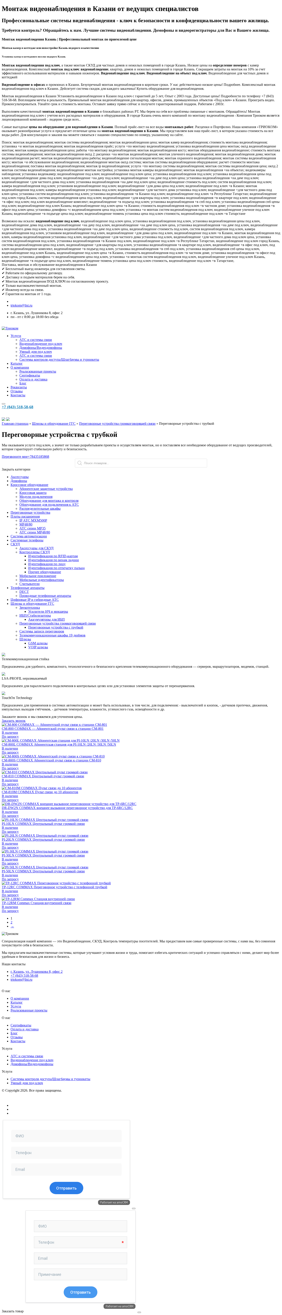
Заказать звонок (14, 721)
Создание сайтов (23, 1105)
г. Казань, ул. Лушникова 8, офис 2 (37, 971)
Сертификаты (29, 375)
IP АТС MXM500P (33, 520)
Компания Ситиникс (26, 1113)
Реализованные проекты (37, 371)
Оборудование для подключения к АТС (49, 504)
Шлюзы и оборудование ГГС (54, 423)
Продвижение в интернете (31, 1109)
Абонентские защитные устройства (46, 489)
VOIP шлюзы (38, 647)
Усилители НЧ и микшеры (48, 611)
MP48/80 (25, 524)
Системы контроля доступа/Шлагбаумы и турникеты (59, 359)
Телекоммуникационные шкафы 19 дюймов (52, 635)
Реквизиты (19, 387)
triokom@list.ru (21, 305)
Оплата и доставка (33, 379)
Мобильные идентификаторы (41, 580)
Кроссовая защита (32, 493)
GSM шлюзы (38, 643)
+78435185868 (38, 456)
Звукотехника (29, 607)
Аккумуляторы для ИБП (46, 619)
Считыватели (29, 584)
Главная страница (15, 423)
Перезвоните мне (15, 456)
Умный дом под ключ (35, 351)
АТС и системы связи (35, 340)
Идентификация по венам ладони (53, 560)
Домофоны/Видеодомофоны (40, 347)
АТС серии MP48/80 (34, 532)
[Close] (133, 1208)
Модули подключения (35, 496)
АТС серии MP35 (32, 528)
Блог (22, 383)
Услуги (16, 336)
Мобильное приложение (37, 576)
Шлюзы (25, 639)
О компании (20, 367)
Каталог (17, 363)
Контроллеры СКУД (34, 552)
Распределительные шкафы (40, 508)
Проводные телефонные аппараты (45, 596)
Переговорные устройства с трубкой (55, 627)
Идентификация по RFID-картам (53, 556)
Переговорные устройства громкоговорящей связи (117, 423)
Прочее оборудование (44, 572)
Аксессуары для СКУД (36, 548)
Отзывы (17, 391)
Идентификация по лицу (47, 564)
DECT (24, 592)
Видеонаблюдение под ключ (40, 344)
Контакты (18, 395)
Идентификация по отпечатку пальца (56, 568)
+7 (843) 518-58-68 (17, 407)
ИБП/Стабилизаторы (35, 615)
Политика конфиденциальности (26, 1098)
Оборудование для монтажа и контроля (48, 500)
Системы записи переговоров (41, 631)
